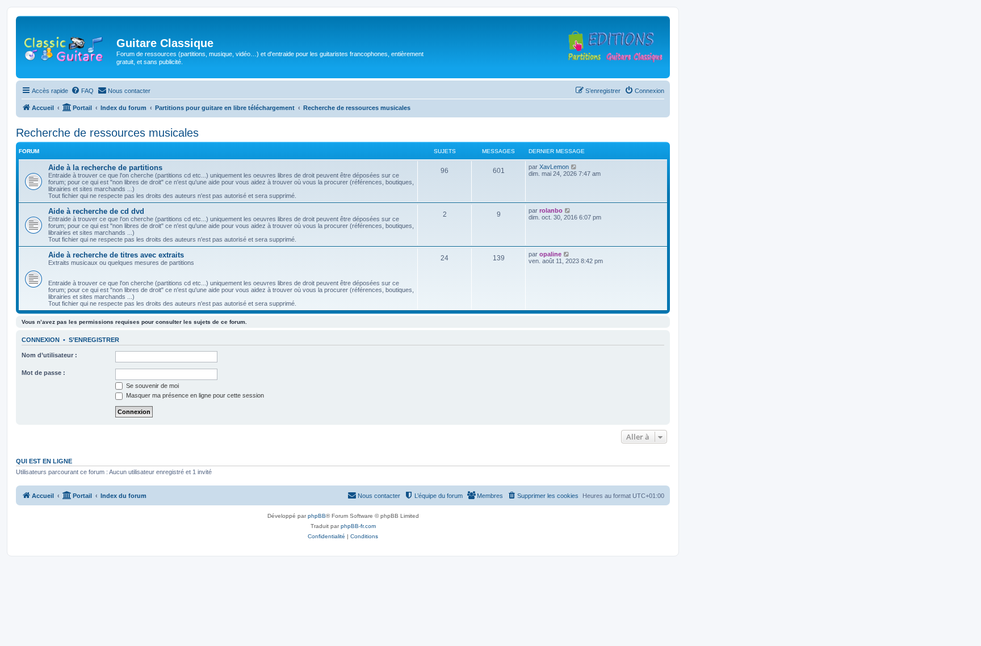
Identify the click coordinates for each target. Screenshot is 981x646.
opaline (550, 254)
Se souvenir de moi (151, 385)
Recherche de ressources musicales (107, 132)
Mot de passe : (43, 372)
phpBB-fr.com (358, 526)
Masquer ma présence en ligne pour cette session (194, 395)
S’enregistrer (94, 339)
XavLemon (554, 166)
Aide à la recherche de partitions (105, 167)
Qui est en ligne (44, 461)
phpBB (317, 516)
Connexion (41, 339)
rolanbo (551, 210)
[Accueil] (67, 46)
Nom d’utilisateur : (49, 355)
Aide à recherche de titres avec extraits (116, 255)
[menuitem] (82, 91)
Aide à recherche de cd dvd (96, 211)
